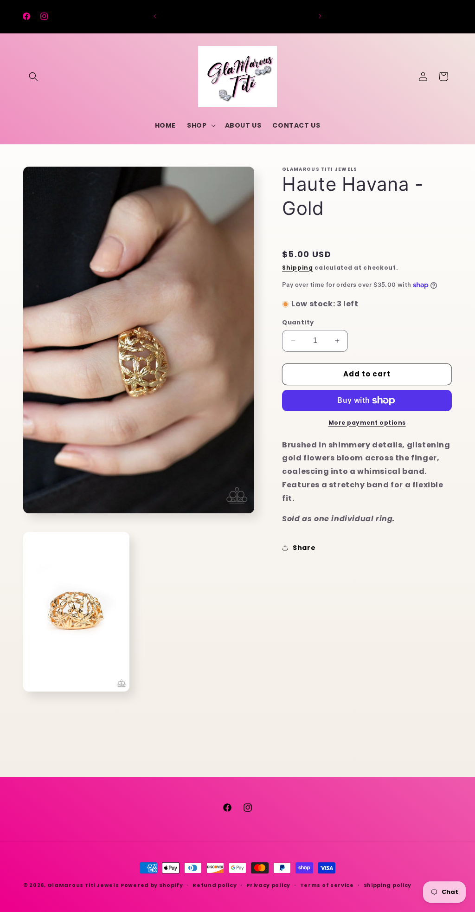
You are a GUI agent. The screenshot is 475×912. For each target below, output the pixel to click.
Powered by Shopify (152, 885)
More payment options (367, 423)
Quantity (298, 322)
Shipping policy (388, 885)
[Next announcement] (320, 16)
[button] (33, 76)
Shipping (297, 268)
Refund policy (215, 885)
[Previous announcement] (155, 16)
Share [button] (304, 547)
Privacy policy (268, 885)
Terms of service (327, 885)
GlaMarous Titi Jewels (83, 885)
